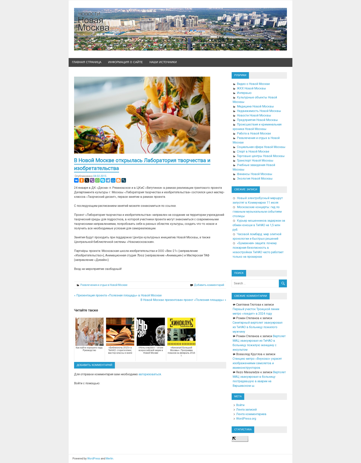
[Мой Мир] (113, 180)
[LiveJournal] (123, 180)
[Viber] (92, 180)
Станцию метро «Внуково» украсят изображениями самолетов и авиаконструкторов (257, 363)
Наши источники (163, 62)
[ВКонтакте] (76, 180)
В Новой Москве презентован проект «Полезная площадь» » (183, 300)
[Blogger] (118, 180)
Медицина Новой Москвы (255, 106)
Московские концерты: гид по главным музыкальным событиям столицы (257, 211)
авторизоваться (150, 374)
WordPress (93, 458)
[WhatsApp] (97, 180)
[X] (87, 180)
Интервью (244, 93)
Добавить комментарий (209, 284)
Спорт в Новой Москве (253, 151)
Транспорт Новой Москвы (255, 160)
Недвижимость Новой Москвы (259, 111)
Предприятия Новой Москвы (257, 120)
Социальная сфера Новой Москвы (261, 147)
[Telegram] (108, 180)
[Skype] (102, 180)
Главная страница (86, 62)
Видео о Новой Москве (253, 84)
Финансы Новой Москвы (254, 174)
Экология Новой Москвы (255, 178)
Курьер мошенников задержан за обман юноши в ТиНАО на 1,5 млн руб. (259, 225)
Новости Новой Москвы (254, 115)
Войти (240, 405)
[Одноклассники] (81, 180)
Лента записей (246, 409)
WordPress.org (246, 418)
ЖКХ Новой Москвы (251, 88)
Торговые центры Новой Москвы (261, 156)
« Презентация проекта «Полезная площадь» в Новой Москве (118, 295)
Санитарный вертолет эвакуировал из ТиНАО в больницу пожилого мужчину (257, 327)
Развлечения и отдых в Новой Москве (103, 284)
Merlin (109, 458)
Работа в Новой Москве (254, 133)
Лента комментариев (251, 414)
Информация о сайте (125, 62)
